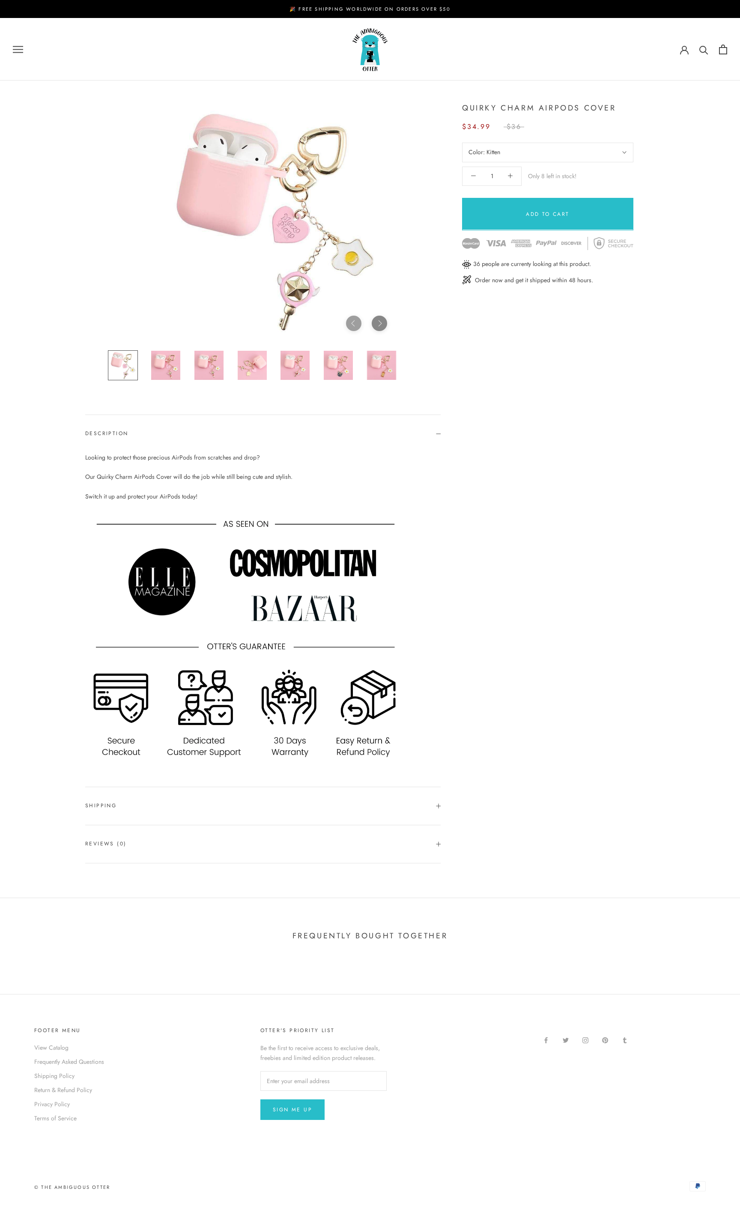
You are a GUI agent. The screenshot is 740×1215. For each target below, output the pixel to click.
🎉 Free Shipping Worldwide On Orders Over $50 (370, 9)
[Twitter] (566, 1040)
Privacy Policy (52, 1104)
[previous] (353, 323)
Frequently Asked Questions (69, 1061)
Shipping (100, 805)
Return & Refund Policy (63, 1090)
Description (106, 433)
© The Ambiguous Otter (72, 1187)
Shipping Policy (54, 1076)
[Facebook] (546, 1040)
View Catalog (51, 1047)
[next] (379, 323)
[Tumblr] (625, 1040)
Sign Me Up (292, 1110)
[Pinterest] (605, 1040)
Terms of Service (55, 1118)
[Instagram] (585, 1040)
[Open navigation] (18, 49)
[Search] (703, 49)
